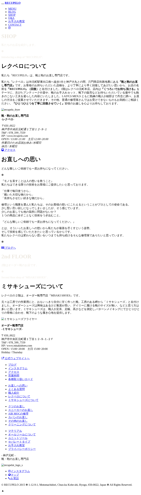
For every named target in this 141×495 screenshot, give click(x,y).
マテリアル (15, 430)
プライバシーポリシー (22, 448)
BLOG (12, 11)
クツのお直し (16, 406)
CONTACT (14, 24)
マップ (15, 474)
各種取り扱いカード (20, 379)
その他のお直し (18, 420)
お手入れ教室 (16, 21)
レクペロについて (19, 396)
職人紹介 (13, 392)
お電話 (14, 478)
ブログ (12, 364)
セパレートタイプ (19, 441)
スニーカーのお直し (20, 410)
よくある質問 (16, 389)
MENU (12, 8)
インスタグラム (18, 368)
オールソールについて (22, 434)
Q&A (11, 18)
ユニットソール (18, 438)
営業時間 (13, 375)
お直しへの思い (18, 385)
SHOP (11, 14)
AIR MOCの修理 (18, 413)
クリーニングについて (22, 424)
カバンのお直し (18, 417)
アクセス (13, 371)
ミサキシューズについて (23, 400)
